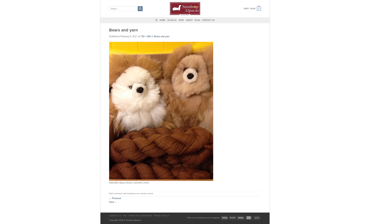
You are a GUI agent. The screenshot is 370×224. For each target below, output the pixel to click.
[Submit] (140, 8)
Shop (181, 20)
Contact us (208, 20)
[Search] (156, 20)
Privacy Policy (161, 216)
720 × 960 (146, 36)
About (189, 20)
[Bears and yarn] (161, 111)
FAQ (125, 216)
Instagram (215, 217)
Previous (115, 198)
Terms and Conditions (140, 216)
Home (162, 20)
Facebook (201, 217)
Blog (197, 20)
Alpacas (171, 20)
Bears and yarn (162, 36)
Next (113, 202)
